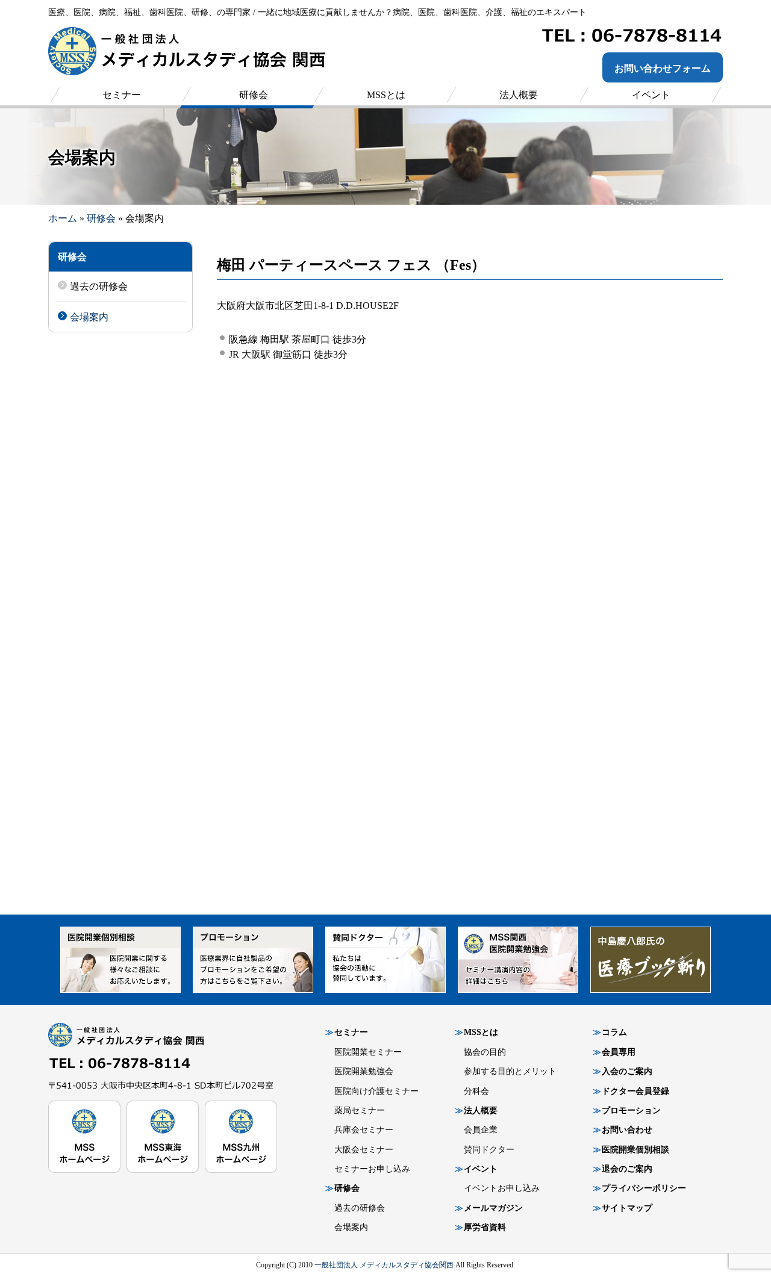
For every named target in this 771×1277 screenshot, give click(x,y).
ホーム (62, 218)
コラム (614, 1032)
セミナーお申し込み (372, 1168)
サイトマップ (627, 1208)
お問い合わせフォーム (662, 68)
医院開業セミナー (368, 1052)
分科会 (476, 1091)
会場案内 (89, 317)
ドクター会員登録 (635, 1091)
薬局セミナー (359, 1110)
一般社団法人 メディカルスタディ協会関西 (384, 1265)
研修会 (101, 218)
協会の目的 (485, 1052)
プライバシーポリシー (644, 1188)
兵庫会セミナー (363, 1129)
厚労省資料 (485, 1227)
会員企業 (481, 1129)
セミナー (351, 1032)
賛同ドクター (489, 1149)
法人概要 (481, 1110)
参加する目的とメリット (510, 1071)
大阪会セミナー (363, 1149)
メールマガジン (493, 1208)
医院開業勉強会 (363, 1071)
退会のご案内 (627, 1168)
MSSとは (481, 1032)
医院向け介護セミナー (376, 1091)
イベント (481, 1168)
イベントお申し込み (502, 1188)
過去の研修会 (99, 286)
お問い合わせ (627, 1129)
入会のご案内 (627, 1071)
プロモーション (631, 1110)
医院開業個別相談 (635, 1149)
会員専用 (618, 1052)
